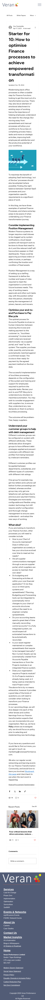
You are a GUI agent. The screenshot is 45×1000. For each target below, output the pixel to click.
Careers (7, 925)
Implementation (9, 898)
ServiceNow (8, 904)
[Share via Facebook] (10, 791)
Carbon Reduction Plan (12, 982)
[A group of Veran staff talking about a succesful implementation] (22, 819)
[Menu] (39, 5)
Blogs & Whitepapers (11, 943)
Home (7, 950)
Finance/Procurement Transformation (21, 785)
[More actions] (35, 27)
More (32, 15)
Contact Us (10, 932)
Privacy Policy (9, 975)
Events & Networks (15, 912)
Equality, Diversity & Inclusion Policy (17, 978)
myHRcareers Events (11, 915)
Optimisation (8, 901)
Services (9, 889)
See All (34, 806)
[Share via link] (25, 791)
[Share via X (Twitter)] (15, 791)
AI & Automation (9, 940)
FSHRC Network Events (13, 918)
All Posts (9, 15)
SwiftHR (7, 907)
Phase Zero (8, 895)
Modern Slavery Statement (13, 968)
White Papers (21, 15)
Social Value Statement (12, 971)
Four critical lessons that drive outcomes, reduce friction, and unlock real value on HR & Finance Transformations (20, 832)
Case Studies (9, 928)
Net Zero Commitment (12, 985)
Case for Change (10, 892)
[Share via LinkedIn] (20, 791)
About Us (9, 922)
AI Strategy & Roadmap (12, 946)
